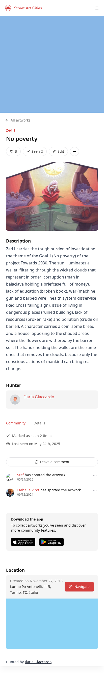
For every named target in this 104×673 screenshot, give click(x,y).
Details (39, 423)
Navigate (82, 586)
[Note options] (95, 475)
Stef (20, 474)
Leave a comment (54, 461)
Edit (61, 151)
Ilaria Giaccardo (39, 397)
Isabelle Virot (28, 490)
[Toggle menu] (97, 8)
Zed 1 (10, 130)
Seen (37, 151)
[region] (52, 64)
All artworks (21, 120)
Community (15, 423)
